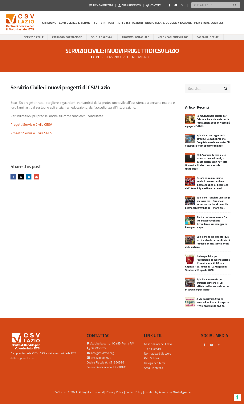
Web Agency (182, 392)
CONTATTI (155, 5)
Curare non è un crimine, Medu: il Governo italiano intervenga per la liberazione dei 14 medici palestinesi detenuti (206, 183)
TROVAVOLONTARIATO (135, 37)
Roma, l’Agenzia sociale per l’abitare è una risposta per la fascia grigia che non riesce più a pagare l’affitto (207, 121)
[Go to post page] (190, 118)
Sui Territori (104, 22)
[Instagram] (182, 5)
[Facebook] (169, 5)
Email (36, 176)
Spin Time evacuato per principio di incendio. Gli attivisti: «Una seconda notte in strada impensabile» (207, 284)
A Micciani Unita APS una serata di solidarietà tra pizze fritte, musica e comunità (213, 302)
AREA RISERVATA (131, 5)
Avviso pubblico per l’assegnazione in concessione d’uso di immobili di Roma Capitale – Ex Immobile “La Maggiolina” (207, 263)
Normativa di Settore (157, 353)
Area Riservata (153, 367)
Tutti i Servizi (152, 348)
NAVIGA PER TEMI (102, 5)
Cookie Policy (134, 392)
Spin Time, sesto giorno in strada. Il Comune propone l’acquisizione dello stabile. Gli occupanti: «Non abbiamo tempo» (207, 140)
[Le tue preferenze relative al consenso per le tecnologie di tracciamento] (237, 397)
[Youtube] (175, 5)
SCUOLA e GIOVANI (102, 37)
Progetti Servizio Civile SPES (31, 133)
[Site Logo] (20, 22)
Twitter (21, 176)
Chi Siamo (49, 22)
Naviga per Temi (154, 363)
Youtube (211, 345)
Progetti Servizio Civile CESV (31, 124)
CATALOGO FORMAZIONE (67, 37)
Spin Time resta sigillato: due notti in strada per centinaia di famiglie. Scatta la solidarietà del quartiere (207, 242)
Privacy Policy (115, 392)
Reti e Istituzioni (129, 22)
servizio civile (34, 37)
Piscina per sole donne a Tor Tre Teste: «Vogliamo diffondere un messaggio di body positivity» (206, 222)
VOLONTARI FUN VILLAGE (173, 37)
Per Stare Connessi (209, 22)
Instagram (219, 345)
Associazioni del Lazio (158, 344)
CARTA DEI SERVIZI (208, 37)
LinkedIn (28, 176)
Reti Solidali (151, 358)
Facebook (13, 176)
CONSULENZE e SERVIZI (75, 22)
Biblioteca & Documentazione (168, 22)
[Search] (235, 5)
